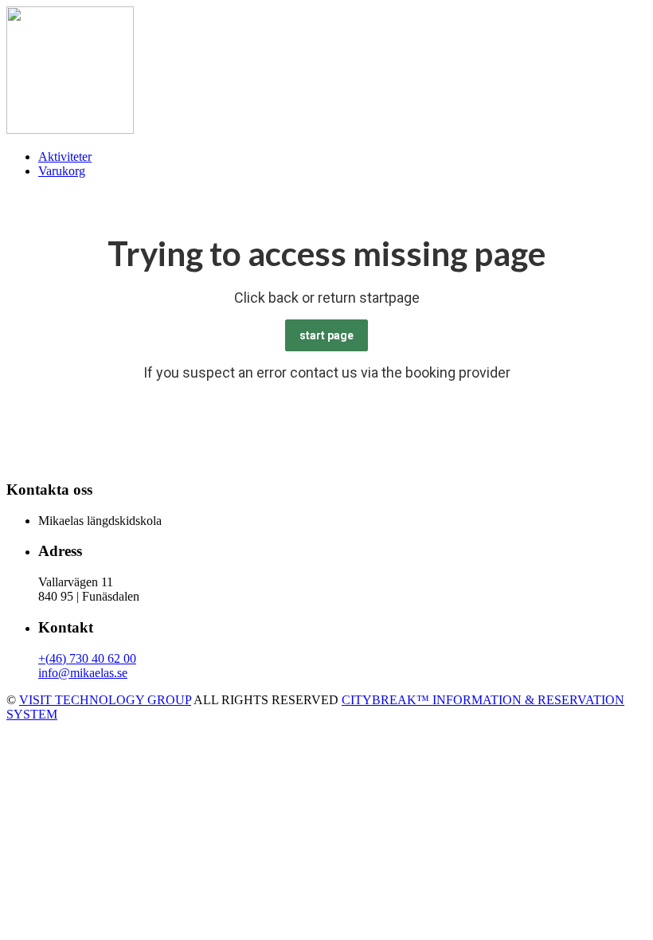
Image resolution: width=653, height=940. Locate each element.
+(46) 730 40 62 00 (87, 658)
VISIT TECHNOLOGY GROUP (105, 700)
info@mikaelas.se (82, 673)
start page (326, 335)
